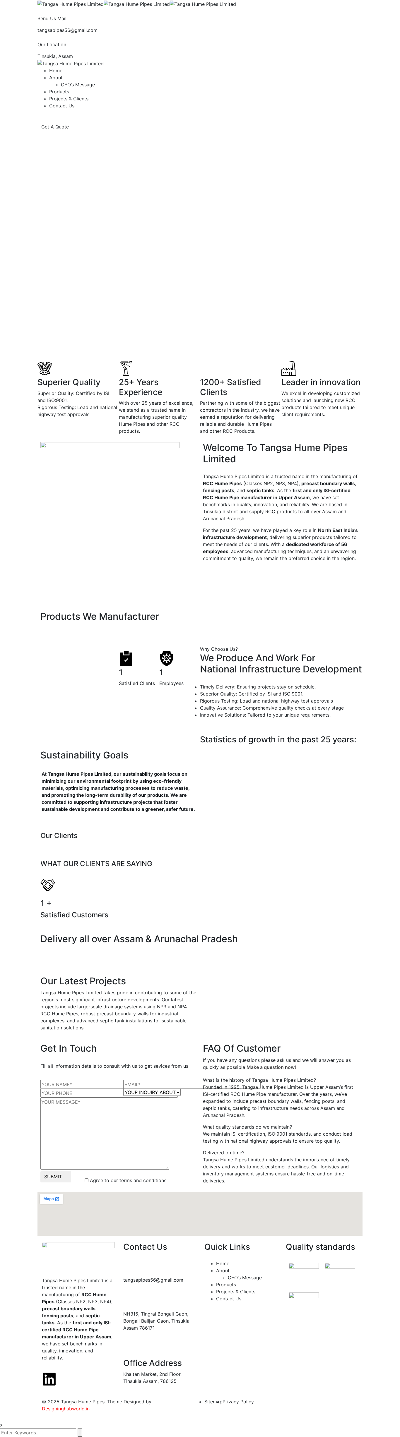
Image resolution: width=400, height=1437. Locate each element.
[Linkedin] (49, 1379)
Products (59, 92)
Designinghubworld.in (66, 1409)
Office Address (152, 1363)
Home (55, 70)
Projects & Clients (68, 99)
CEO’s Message (78, 84)
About (56, 77)
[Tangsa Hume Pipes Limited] (70, 3)
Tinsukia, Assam (55, 56)
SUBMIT (53, 1177)
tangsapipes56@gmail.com (67, 30)
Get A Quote (55, 127)
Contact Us (61, 106)
